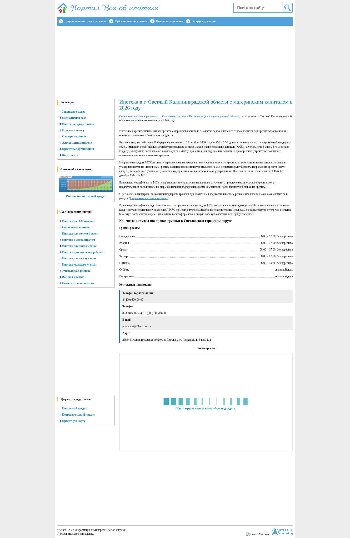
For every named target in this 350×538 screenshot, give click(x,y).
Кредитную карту (73, 421)
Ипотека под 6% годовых (78, 221)
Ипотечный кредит (74, 408)
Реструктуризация (204, 21)
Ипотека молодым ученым (79, 264)
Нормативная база (74, 118)
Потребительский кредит (78, 414)
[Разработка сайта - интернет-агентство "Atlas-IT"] (282, 531)
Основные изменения (169, 21)
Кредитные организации (78, 149)
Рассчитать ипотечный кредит (86, 196)
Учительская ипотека (76, 270)
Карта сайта (70, 155)
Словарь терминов (74, 136)
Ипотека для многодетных (79, 246)
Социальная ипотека (76, 227)
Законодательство (73, 111)
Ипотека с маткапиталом (78, 239)
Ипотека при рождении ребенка (82, 252)
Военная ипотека (73, 277)
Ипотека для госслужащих (79, 258)
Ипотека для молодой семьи (80, 233)
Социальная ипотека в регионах (85, 21)
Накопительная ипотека (78, 283)
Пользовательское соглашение (75, 533)
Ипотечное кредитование (78, 124)
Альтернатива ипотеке (77, 142)
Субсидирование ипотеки (131, 21)
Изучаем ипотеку (73, 130)
